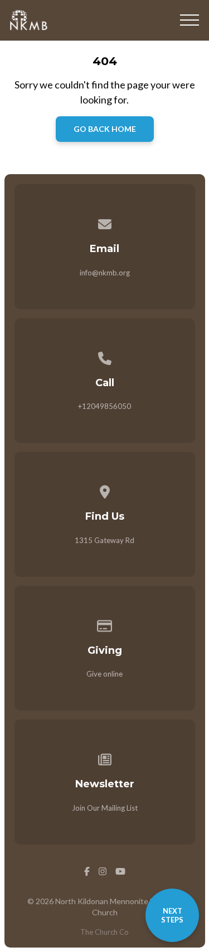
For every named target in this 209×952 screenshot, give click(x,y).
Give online (104, 673)
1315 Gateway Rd (104, 540)
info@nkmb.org (105, 272)
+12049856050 (104, 406)
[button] (189, 20)
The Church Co (104, 932)
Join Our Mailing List (105, 807)
